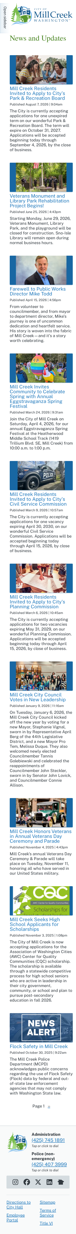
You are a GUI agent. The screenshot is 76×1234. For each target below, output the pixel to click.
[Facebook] (27, 1182)
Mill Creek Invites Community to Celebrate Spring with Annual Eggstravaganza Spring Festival (37, 396)
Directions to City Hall (18, 1205)
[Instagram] (15, 1182)
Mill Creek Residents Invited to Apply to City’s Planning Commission (37, 601)
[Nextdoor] (61, 1182)
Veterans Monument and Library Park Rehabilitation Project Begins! (39, 200)
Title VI (46, 1223)
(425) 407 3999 (49, 1164)
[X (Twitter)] (38, 1182)
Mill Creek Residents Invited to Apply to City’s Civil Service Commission (38, 499)
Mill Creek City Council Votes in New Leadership (38, 697)
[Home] (43, 15)
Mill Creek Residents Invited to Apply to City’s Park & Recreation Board (37, 93)
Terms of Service (48, 1213)
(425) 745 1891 (48, 1140)
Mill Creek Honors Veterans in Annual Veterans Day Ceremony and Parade (41, 836)
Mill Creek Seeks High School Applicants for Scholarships (35, 924)
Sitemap (47, 1202)
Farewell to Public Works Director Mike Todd (38, 291)
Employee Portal (15, 1217)
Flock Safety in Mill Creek (39, 1046)
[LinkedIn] (49, 1182)
